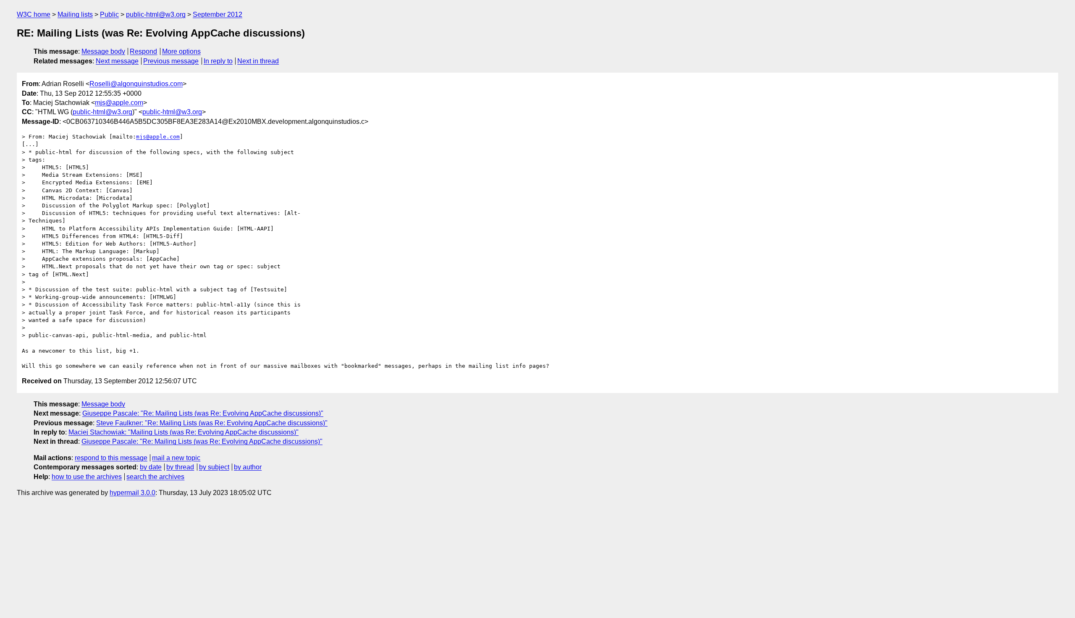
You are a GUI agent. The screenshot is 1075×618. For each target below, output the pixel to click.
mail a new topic (176, 457)
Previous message (171, 61)
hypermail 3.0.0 (132, 492)
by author (248, 467)
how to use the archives (87, 476)
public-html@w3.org (156, 14)
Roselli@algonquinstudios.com (136, 83)
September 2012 (217, 14)
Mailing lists (75, 14)
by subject (214, 467)
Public (109, 14)
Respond (143, 51)
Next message (117, 61)
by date (151, 467)
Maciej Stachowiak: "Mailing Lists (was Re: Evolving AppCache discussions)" (183, 432)
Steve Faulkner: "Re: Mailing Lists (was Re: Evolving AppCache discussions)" (212, 423)
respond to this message (111, 457)
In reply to (218, 61)
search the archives (155, 476)
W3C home (33, 14)
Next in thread (258, 61)
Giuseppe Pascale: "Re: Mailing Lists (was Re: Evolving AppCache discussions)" (202, 413)
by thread (180, 467)
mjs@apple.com (119, 102)
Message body (103, 51)
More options (181, 51)
